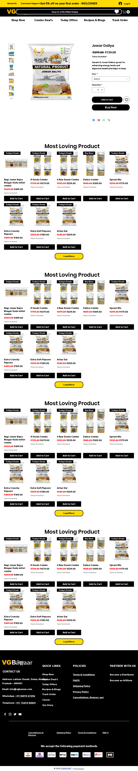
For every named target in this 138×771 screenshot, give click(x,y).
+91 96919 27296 (25, 696)
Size (95, 74)
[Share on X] (109, 120)
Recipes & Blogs (51, 689)
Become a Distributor (122, 674)
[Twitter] (15, 714)
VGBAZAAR (66, 768)
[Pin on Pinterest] (98, 120)
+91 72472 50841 (25, 702)
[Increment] (102, 89)
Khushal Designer (79, 768)
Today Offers (49, 684)
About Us (12, 3)
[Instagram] (10, 714)
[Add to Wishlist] (126, 100)
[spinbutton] (98, 89)
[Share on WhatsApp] (104, 120)
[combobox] (111, 79)
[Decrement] (94, 89)
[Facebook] (5, 714)
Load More (68, 256)
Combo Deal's (50, 679)
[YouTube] (20, 714)
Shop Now (48, 674)
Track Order (49, 694)
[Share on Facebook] (93, 120)
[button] (127, 11)
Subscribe (87, 4)
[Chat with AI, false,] (5, 766)
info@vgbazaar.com (21, 689)
